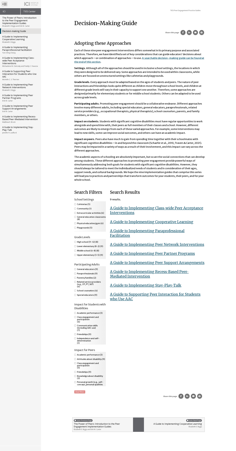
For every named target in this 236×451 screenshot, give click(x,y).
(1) (84, 209)
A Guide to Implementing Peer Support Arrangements (17, 108)
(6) (90, 213)
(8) (91, 218)
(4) (87, 291)
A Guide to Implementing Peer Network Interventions (17, 87)
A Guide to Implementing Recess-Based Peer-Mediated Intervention (20, 119)
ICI (4, 11)
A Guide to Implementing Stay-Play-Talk (17, 130)
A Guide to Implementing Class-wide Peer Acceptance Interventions (20, 61)
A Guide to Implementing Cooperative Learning (15, 39)
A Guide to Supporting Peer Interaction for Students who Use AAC (19, 75)
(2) (86, 278)
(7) (87, 328)
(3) (90, 313)
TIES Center (29, 11)
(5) (83, 204)
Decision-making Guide (14, 31)
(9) (90, 246)
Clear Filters (79, 392)
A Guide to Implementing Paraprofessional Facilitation (17, 50)
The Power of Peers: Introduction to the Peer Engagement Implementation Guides (19, 21)
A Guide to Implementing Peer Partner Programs (17, 98)
